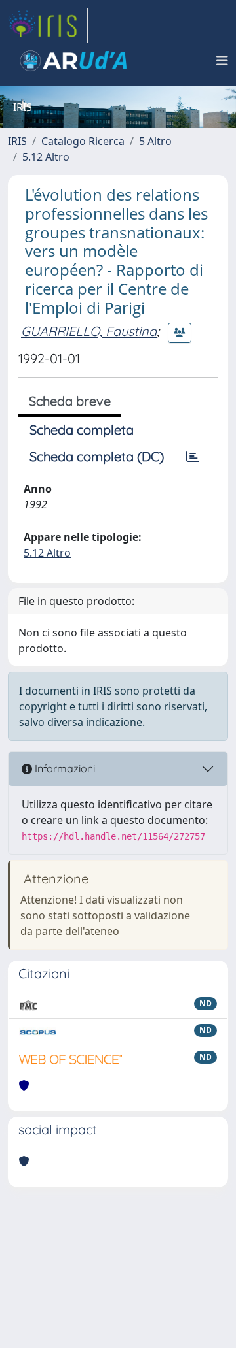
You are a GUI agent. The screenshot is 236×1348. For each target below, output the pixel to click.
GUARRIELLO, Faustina (89, 331)
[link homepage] (48, 25)
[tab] (192, 456)
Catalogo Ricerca (83, 141)
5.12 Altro (45, 157)
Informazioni (63, 768)
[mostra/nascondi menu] (222, 60)
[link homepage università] (73, 60)
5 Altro (155, 141)
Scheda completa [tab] (82, 429)
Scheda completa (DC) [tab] (97, 456)
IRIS (17, 141)
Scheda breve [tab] (70, 401)
